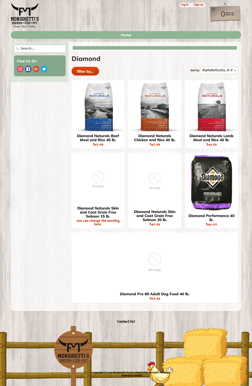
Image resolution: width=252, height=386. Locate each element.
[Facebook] (28, 69)
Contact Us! (126, 322)
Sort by (194, 70)
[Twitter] (44, 69)
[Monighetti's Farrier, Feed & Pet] (25, 15)
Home (126, 35)
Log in (184, 5)
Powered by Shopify (132, 376)
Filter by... (85, 71)
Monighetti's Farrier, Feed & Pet (130, 373)
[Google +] (36, 69)
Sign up (198, 5)
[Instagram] (20, 69)
